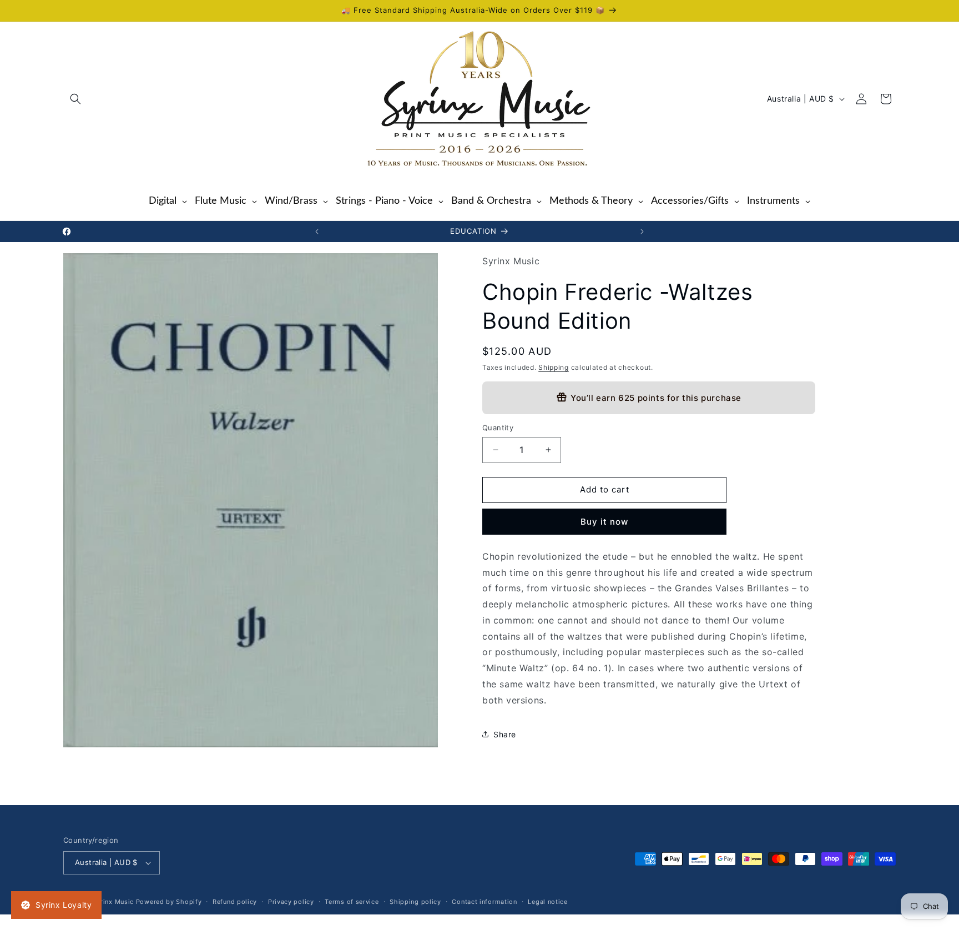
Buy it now (604, 521)
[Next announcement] (642, 231)
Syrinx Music (113, 902)
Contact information (484, 902)
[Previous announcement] (317, 231)
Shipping (553, 367)
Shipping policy (415, 902)
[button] (75, 99)
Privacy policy (291, 902)
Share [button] (504, 734)
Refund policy (235, 902)
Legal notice (547, 902)
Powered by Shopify (169, 902)
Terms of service (351, 902)
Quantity (497, 427)
